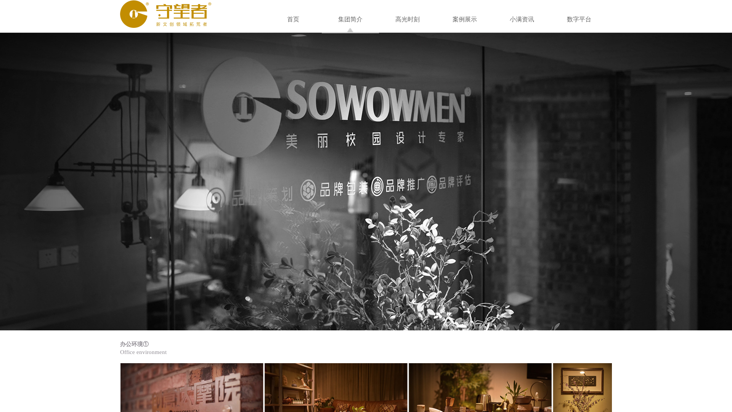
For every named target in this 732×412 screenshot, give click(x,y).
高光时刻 (407, 19)
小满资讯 (522, 19)
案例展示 (465, 19)
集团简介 (350, 19)
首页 (293, 19)
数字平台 (579, 19)
